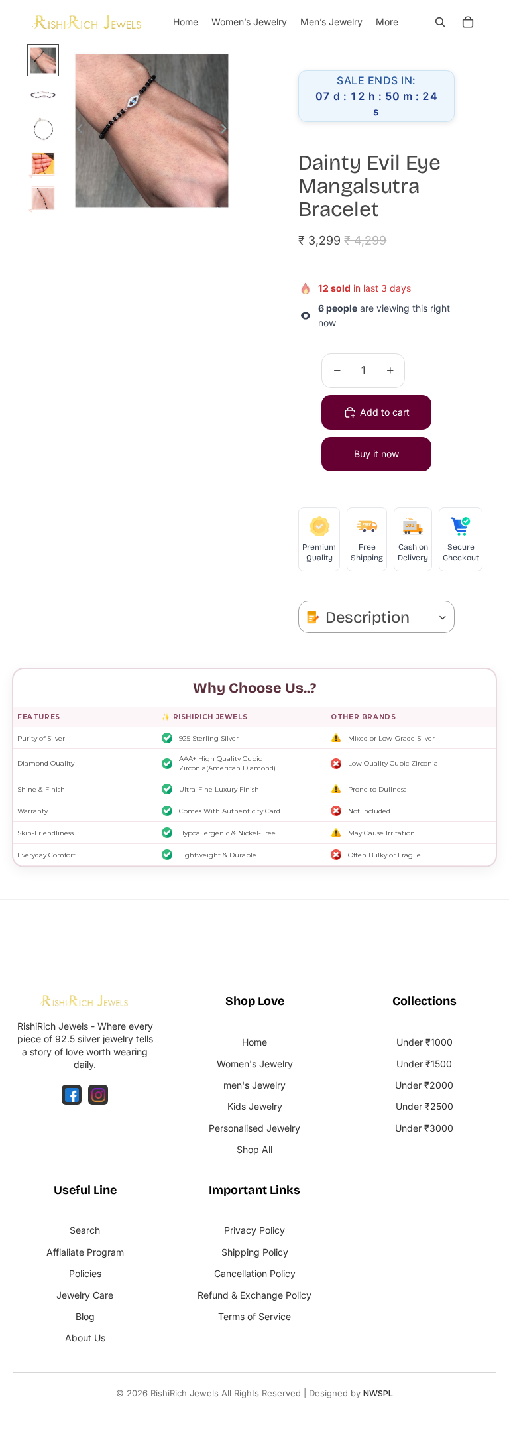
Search (85, 1230)
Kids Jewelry (254, 1106)
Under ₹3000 (424, 1128)
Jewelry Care (84, 1295)
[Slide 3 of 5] (43, 129)
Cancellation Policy (255, 1273)
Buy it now (376, 453)
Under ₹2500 (424, 1106)
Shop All (254, 1149)
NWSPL (378, 1393)
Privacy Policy (254, 1230)
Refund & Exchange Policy (254, 1295)
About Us (85, 1337)
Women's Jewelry (255, 1063)
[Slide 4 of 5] (43, 163)
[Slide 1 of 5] (43, 60)
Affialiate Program (85, 1252)
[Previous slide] (76, 130)
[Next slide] (228, 130)
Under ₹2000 (424, 1085)
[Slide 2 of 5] (43, 94)
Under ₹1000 (424, 1041)
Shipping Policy (254, 1252)
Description (367, 617)
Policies (85, 1273)
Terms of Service (254, 1316)
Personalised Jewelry (254, 1128)
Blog (85, 1316)
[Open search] (440, 21)
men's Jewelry (254, 1085)
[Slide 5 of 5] (43, 198)
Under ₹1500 (424, 1063)
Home (254, 1041)
